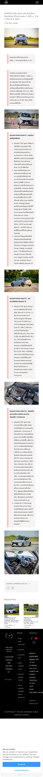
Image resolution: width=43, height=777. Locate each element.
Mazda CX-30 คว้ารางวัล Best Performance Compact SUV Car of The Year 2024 (31, 620)
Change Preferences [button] (21, 770)
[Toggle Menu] (37, 2)
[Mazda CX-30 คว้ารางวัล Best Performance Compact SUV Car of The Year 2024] (31, 609)
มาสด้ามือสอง (21, 656)
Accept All (21, 764)
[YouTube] (36, 638)
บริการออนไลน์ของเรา (21, 666)
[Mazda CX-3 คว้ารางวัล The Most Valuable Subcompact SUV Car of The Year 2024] (11, 609)
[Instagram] (34, 642)
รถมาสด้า (15, 23)
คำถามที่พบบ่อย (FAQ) (21, 677)
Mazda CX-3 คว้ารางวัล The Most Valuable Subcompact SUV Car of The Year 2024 (11, 620)
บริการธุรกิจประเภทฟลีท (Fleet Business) (21, 691)
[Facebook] (32, 638)
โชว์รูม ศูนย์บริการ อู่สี (21, 641)
